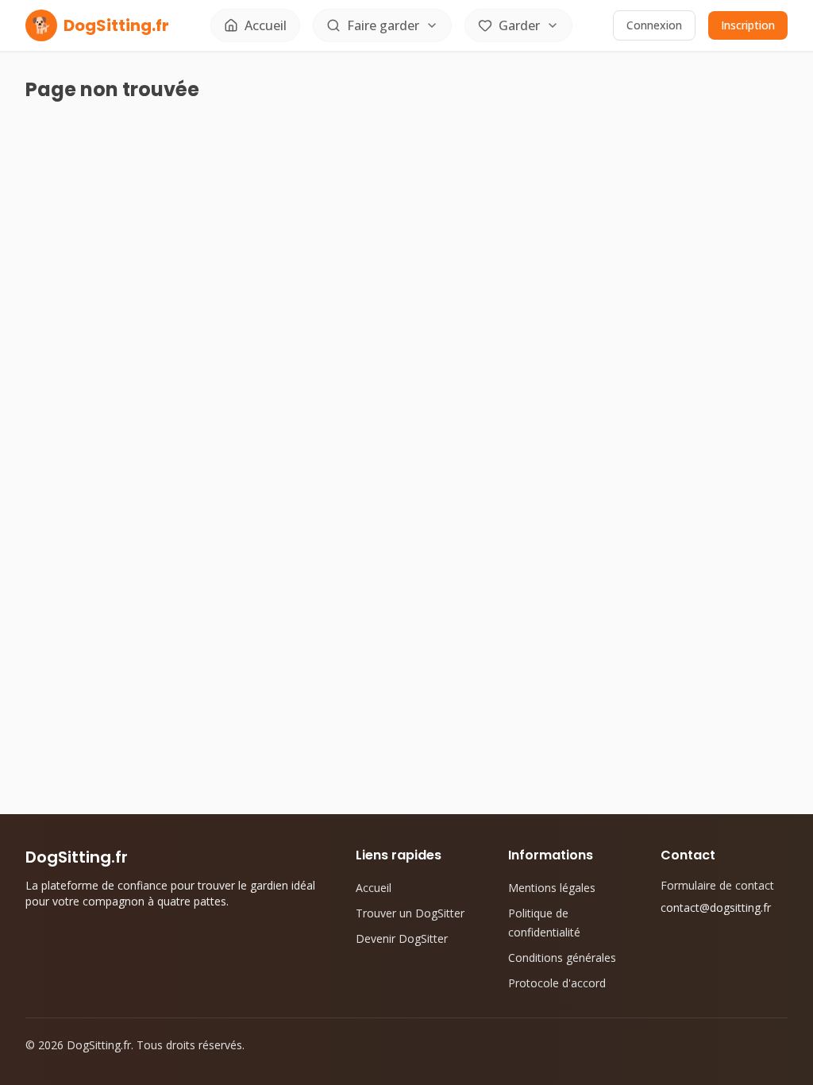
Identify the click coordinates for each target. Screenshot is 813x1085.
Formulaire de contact (717, 885)
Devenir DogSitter (402, 938)
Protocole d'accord (557, 982)
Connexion (654, 25)
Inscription (748, 25)
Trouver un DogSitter (410, 913)
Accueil (373, 887)
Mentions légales (551, 887)
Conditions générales (562, 957)
